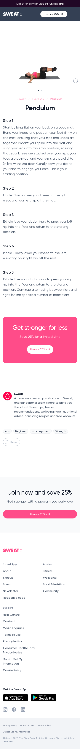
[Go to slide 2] (41, 90)
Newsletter (10, 591)
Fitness (47, 571)
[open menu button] (74, 14)
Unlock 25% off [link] (40, 349)
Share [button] (13, 441)
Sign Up (8, 577)
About (7, 571)
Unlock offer (56, 3)
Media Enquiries (13, 628)
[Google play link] (43, 697)
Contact (9, 621)
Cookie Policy (12, 670)
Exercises (38, 98)
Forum (7, 584)
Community (51, 591)
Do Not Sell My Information (17, 731)
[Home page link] (13, 14)
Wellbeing (50, 577)
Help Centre (11, 614)
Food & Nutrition (54, 584)
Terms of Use (12, 634)
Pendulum (56, 98)
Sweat (21, 98)
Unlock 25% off (54, 14)
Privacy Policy (10, 725)
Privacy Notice (13, 641)
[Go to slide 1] (38, 90)
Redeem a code (14, 597)
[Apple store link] (15, 697)
